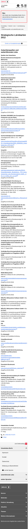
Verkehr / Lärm (12, 26)
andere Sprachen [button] (6, 479)
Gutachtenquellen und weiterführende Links (12, 29)
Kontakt (4, 457)
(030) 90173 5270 (10, 434)
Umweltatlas (4, 26)
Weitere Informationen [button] (8, 516)
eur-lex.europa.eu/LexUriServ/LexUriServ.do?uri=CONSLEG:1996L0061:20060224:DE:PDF (14, 107)
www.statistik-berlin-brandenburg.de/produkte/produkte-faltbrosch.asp (10, 357)
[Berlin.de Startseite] (5, 1)
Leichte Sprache (8, 470)
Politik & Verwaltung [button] (7, 502)
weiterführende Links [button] (7, 475)
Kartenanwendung (7, 19)
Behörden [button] (4, 498)
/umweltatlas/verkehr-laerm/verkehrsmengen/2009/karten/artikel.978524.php (14, 417)
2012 (3, 27)
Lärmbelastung (21, 26)
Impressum (5, 452)
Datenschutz (5, 461)
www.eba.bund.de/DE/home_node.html (12, 368)
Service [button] (3, 493)
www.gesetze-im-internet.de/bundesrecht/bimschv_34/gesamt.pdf (14, 197)
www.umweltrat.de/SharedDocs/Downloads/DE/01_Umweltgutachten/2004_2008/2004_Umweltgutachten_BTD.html (14, 143)
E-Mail (4, 437)
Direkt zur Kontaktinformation (13, 43)
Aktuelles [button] (4, 507)
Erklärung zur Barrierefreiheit (10, 466)
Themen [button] (3, 511)
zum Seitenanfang (20, 443)
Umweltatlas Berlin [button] (7, 448)
